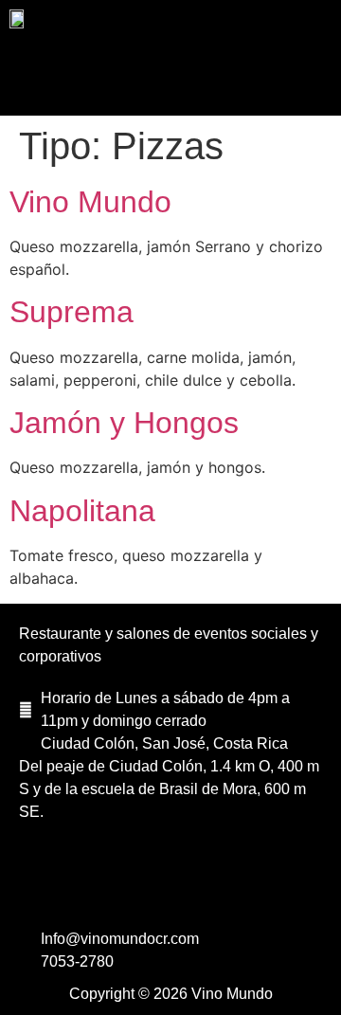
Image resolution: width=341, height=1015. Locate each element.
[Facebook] (118, 885)
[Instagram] (170, 885)
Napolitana (82, 511)
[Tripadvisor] (222, 885)
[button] (170, 81)
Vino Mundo (90, 202)
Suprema (71, 312)
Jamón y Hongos (124, 423)
